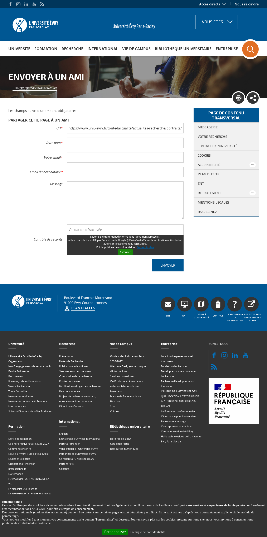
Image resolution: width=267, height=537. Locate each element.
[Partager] (253, 98)
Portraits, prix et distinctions (24, 381)
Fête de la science (69, 391)
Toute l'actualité (17, 391)
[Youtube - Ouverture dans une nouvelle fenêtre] (34, 4)
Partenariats (66, 464)
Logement (116, 391)
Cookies (204, 155)
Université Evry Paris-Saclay (35, 88)
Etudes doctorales (69, 381)
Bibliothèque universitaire (183, 48)
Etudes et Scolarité (19, 459)
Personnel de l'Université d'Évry (77, 454)
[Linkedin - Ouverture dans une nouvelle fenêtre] (26, 4)
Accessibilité (209, 165)
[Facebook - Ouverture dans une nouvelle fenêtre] (10, 4)
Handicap (115, 401)
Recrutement (209, 193)
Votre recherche (212, 136)
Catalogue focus (119, 444)
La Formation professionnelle (178, 411)
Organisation (15, 361)
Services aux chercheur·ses (75, 371)
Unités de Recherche (71, 361)
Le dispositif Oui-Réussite (22, 489)
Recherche (72, 48)
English (63, 434)
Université (19, 48)
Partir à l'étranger (69, 444)
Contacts (64, 469)
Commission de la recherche (75, 376)
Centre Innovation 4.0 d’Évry (177, 431)
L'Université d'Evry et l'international (79, 439)
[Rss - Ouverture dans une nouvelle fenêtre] (42, 4)
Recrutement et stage (173, 421)
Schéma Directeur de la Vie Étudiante (30, 411)
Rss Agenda (207, 212)
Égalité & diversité (18, 371)
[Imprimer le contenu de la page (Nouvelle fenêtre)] (238, 98)
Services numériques (122, 376)
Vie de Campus (136, 48)
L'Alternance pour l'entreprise (178, 416)
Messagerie (208, 127)
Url (59, 128)
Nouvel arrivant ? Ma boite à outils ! (28, 454)
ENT (201, 183)
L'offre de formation (19, 439)
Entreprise (227, 48)
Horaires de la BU (120, 439)
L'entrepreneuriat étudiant (176, 426)
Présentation (66, 356)
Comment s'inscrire (19, 449)
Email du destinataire (46, 172)
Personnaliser (115, 531)
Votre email (53, 157)
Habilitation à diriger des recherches (80, 386)
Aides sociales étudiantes (125, 386)
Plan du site (208, 174)
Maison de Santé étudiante (125, 396)
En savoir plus (145, 247)
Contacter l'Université (217, 146)
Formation (45, 48)
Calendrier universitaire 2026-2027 (28, 444)
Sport (113, 406)
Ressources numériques (124, 449)
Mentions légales (213, 202)
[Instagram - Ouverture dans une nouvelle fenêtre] (18, 4)
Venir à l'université (19, 386)
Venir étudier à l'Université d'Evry (78, 449)
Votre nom (54, 143)
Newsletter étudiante (20, 396)
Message (56, 184)
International (102, 48)
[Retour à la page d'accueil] (35, 23)
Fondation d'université (174, 366)
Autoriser (125, 252)
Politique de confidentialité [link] (147, 532)
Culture (114, 411)
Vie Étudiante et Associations (127, 381)
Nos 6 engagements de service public (30, 366)
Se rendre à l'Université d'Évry (76, 459)
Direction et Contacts (71, 406)
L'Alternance (15, 474)
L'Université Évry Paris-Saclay (25, 356)
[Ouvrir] (252, 164)
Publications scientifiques (73, 366)
